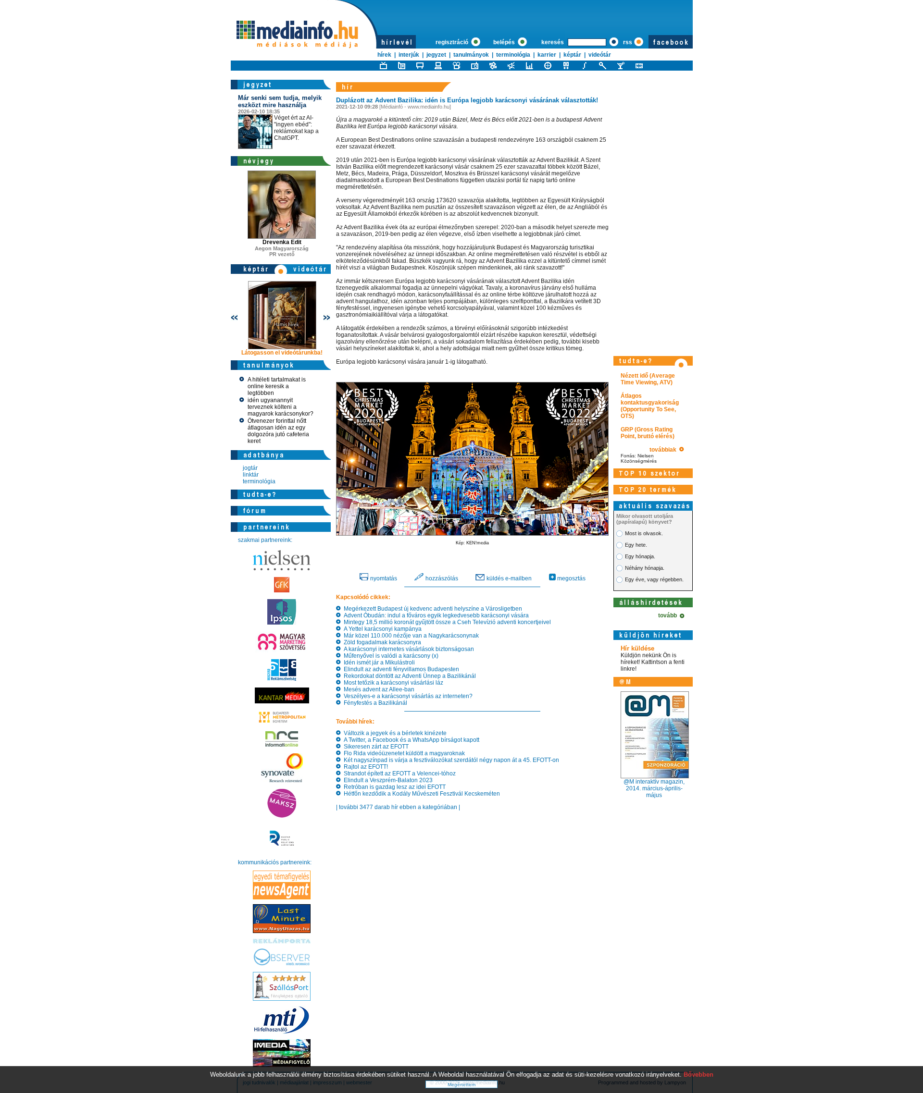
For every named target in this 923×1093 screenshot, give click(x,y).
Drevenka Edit (281, 242)
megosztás (571, 578)
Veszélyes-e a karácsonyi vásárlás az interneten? (407, 696)
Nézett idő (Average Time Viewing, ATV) (648, 379)
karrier (546, 54)
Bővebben (698, 1074)
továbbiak (664, 449)
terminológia (513, 54)
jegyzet (436, 54)
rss (627, 42)
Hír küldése (637, 648)
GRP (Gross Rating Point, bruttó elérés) (647, 433)
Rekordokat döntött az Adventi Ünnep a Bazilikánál (408, 676)
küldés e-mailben (508, 578)
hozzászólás (441, 578)
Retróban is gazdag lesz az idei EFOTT (393, 787)
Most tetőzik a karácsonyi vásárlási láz (392, 682)
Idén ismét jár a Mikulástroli (378, 662)
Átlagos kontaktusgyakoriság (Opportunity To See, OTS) (650, 406)
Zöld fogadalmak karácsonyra (381, 642)
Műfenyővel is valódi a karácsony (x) (389, 655)
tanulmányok (471, 54)
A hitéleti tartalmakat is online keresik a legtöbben (277, 386)
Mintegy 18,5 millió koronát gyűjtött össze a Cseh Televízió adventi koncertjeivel (446, 622)
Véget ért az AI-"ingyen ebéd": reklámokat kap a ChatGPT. (280, 117)
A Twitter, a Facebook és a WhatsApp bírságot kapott (410, 740)
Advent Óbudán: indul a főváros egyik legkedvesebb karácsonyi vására (435, 615)
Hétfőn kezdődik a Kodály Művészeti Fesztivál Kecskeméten (420, 793)
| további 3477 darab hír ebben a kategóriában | (398, 807)
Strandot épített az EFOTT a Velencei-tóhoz (398, 773)
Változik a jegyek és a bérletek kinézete (394, 733)
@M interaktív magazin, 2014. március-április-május (654, 788)
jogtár (250, 468)
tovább (669, 615)
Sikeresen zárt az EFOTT (375, 746)
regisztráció (453, 42)
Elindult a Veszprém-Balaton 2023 (387, 780)
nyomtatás (383, 578)
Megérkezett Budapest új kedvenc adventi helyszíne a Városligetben (431, 608)
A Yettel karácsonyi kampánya (381, 629)
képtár (572, 54)
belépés (504, 42)
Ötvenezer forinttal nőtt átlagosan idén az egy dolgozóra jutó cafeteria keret (278, 431)
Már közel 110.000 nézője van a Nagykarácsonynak (410, 635)
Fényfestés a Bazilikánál (374, 703)
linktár (251, 474)
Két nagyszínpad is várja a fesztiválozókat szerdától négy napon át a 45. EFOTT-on (450, 760)
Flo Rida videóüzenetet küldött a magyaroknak (403, 753)
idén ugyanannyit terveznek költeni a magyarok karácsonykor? (280, 407)
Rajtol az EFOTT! (364, 766)
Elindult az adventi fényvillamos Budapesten (400, 669)
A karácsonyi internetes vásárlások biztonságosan (407, 649)
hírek (384, 54)
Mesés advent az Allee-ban (377, 689)
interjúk (409, 54)
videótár (599, 54)
